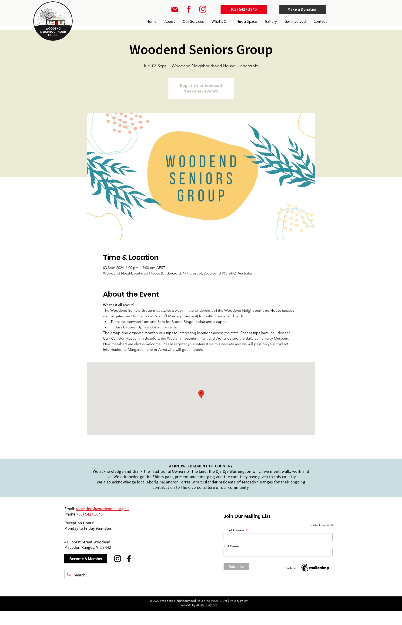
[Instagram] (117, 558)
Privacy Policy (239, 600)
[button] (192, 21)
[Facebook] (129, 558)
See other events (201, 91)
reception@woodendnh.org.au (102, 508)
